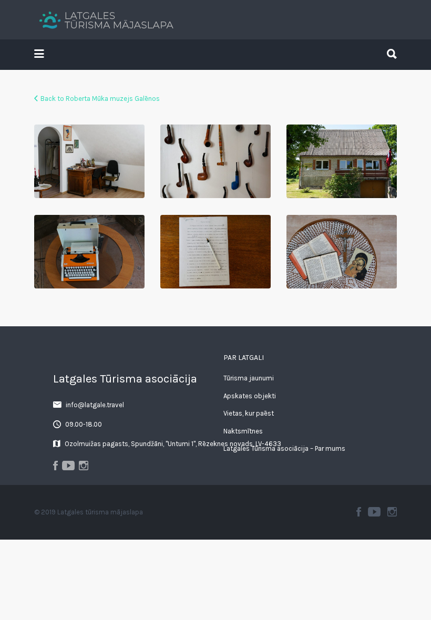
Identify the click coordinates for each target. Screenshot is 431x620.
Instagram (392, 511)
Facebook (358, 511)
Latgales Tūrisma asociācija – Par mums (284, 448)
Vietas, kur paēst (248, 413)
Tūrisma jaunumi (248, 378)
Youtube (374, 511)
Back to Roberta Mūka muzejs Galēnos (100, 98)
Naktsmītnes (243, 431)
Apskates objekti (249, 396)
